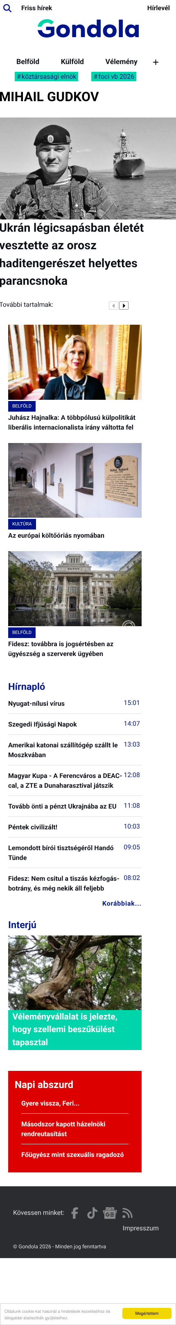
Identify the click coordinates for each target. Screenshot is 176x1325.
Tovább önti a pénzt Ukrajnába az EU (62, 806)
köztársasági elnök (49, 76)
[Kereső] (7, 8)
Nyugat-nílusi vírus (36, 703)
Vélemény (122, 62)
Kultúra (22, 524)
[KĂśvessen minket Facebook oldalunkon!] (75, 1213)
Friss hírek (36, 8)
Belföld (27, 62)
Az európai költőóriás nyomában (56, 535)
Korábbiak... (122, 903)
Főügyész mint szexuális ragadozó (72, 1155)
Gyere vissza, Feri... (50, 1103)
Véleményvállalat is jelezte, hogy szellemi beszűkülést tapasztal (64, 1029)
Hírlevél (158, 8)
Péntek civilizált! (32, 827)
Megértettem (146, 1313)
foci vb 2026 (116, 76)
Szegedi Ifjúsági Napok (42, 724)
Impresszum (141, 1228)
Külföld (72, 62)
